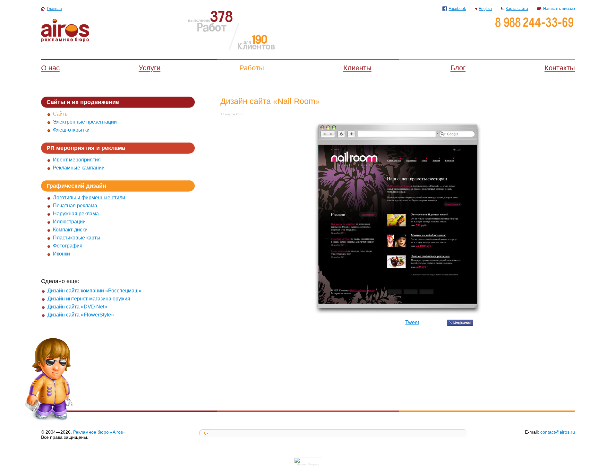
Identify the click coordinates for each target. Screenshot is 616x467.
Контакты (559, 68)
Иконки (61, 253)
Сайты (61, 114)
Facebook (457, 8)
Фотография (67, 245)
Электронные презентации (85, 122)
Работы (251, 68)
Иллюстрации (69, 221)
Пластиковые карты (76, 237)
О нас (50, 68)
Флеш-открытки (71, 130)
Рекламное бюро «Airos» (99, 432)
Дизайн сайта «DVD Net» (77, 306)
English (485, 8)
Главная (54, 8)
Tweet (412, 322)
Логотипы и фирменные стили (89, 197)
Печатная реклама (75, 205)
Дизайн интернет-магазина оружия (88, 298)
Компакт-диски (70, 229)
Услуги (149, 68)
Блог (458, 68)
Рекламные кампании (79, 167)
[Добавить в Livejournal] (460, 324)
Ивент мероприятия (77, 159)
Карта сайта (517, 8)
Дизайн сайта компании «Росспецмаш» (94, 290)
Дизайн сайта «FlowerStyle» (80, 314)
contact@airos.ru (557, 432)
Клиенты (357, 68)
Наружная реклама (76, 213)
